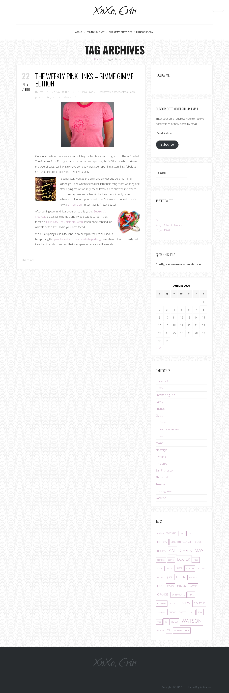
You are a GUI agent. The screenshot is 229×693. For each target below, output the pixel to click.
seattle (199, 603)
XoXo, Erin (114, 12)
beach (190, 533)
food (196, 560)
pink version (75, 204)
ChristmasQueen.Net (120, 32)
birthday (162, 541)
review (184, 603)
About (78, 32)
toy (200, 612)
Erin (41, 91)
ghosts (169, 569)
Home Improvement (168, 429)
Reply (158, 225)
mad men (193, 577)
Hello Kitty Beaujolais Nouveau (64, 222)
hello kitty (46, 97)
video (174, 621)
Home (97, 59)
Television (161, 484)
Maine (159, 443)
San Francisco (164, 470)
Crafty (159, 388)
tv (166, 621)
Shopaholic (162, 477)
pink (191, 594)
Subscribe (167, 144)
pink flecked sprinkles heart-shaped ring (77, 239)
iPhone (160, 577)
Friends (160, 409)
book (198, 541)
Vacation (161, 498)
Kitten (159, 436)
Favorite (178, 225)
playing (161, 603)
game (159, 569)
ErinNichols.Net (95, 32)
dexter (183, 559)
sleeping (161, 612)
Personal (161, 457)
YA (168, 630)
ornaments (178, 594)
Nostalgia (161, 450)
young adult (181, 630)
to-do (191, 612)
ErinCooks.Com (145, 32)
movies (170, 586)
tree (159, 622)
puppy (172, 604)
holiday (201, 569)
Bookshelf (162, 381)
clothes (116, 91)
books (161, 551)
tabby (182, 612)
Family (159, 402)
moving (181, 585)
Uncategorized (164, 491)
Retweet (167, 225)
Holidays (161, 422)
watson (192, 620)
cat (172, 550)
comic (171, 560)
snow (172, 612)
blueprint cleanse (181, 541)
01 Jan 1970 (163, 230)
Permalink (63, 97)
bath (182, 533)
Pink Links (87, 91)
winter (160, 630)
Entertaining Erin (165, 395)
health (190, 568)
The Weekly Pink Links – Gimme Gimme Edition (84, 79)
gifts (123, 91)
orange (162, 594)
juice (169, 577)
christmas (105, 91)
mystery (192, 586)
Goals (159, 415)
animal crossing (166, 533)
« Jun (158, 348)
